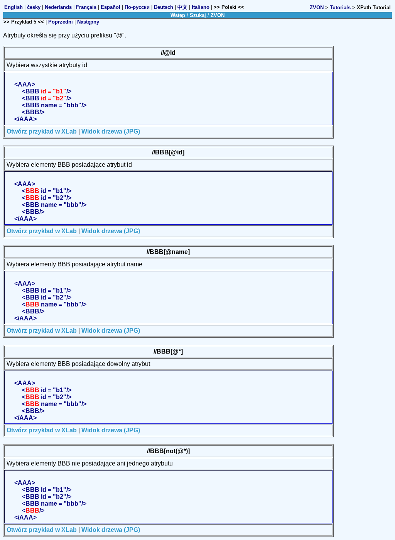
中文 (182, 7)
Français (86, 7)
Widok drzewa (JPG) (110, 131)
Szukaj (198, 15)
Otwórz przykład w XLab (42, 131)
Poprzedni (60, 22)
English (13, 7)
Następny (88, 22)
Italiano (200, 7)
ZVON (317, 7)
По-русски (137, 7)
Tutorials (340, 7)
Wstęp (177, 15)
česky (34, 7)
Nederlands (58, 7)
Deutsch (163, 7)
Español (110, 7)
